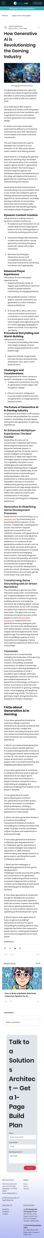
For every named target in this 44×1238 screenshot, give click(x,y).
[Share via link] (20, 948)
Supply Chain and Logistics (21, 16)
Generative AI (9, 942)
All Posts (5, 16)
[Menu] (3, 3)
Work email (13, 1143)
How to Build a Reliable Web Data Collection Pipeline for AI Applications (20, 995)
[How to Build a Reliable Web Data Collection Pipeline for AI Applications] (22, 978)
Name (11, 1133)
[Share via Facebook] (5, 948)
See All (38, 963)
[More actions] (39, 27)
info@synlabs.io (12, 1193)
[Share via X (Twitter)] (10, 948)
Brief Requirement (16, 1152)
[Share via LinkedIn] (15, 948)
